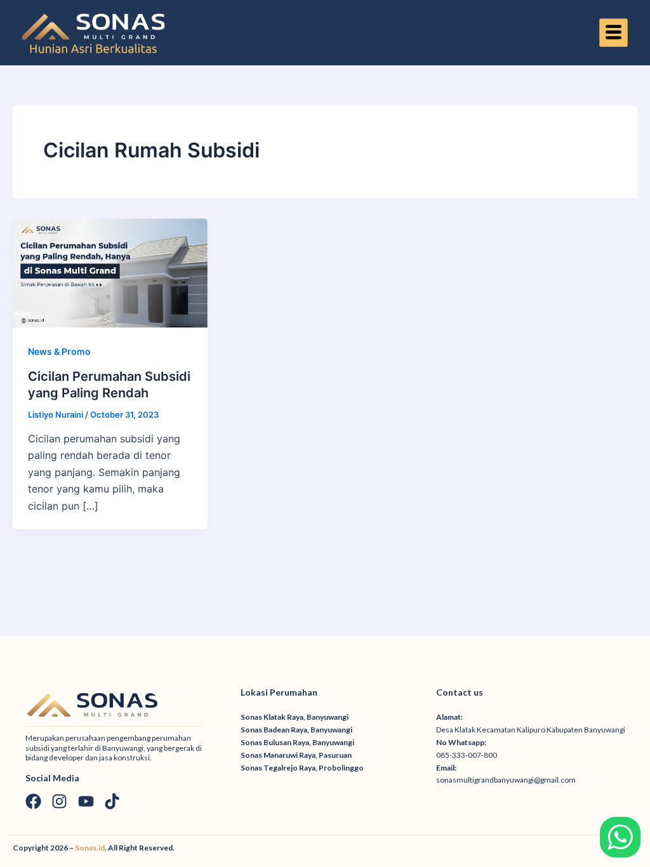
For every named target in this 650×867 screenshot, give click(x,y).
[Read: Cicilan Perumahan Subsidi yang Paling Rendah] (110, 271)
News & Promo (59, 351)
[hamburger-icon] (613, 32)
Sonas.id (90, 847)
